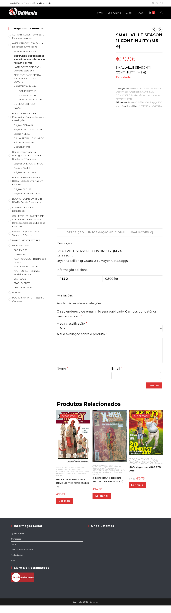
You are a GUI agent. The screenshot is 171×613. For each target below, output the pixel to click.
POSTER (16, 292)
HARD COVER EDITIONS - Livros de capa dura (27, 69)
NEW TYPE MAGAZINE (30, 99)
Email (116, 368)
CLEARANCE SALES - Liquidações (23, 209)
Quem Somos (17, 533)
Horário (14, 544)
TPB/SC (18, 108)
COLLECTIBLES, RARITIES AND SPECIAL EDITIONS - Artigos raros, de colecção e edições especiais (28, 221)
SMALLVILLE (155, 105)
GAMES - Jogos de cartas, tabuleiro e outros (26, 233)
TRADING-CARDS (23, 287)
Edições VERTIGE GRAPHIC (28, 193)
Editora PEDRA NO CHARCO (29, 138)
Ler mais (65, 500)
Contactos (16, 539)
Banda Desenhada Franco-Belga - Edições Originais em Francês (27, 181)
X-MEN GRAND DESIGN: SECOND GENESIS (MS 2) (108, 479)
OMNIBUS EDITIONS (25, 104)
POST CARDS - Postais (26, 266)
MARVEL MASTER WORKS (26, 240)
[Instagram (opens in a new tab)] (157, 3)
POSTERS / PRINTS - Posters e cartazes (28, 299)
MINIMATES (20, 254)
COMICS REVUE (27, 91)
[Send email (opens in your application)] (160, 3)
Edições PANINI (22, 168)
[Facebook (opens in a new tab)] (153, 3)
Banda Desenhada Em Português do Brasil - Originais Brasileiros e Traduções (28, 155)
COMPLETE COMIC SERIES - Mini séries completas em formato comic (138, 95)
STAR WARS (20, 278)
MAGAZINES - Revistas (152, 463)
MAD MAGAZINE (27, 95)
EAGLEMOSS (21, 250)
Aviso (13, 560)
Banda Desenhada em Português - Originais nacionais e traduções (29, 117)
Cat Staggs (151, 102)
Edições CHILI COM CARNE (28, 129)
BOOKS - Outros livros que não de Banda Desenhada (27, 200)
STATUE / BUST (22, 283)
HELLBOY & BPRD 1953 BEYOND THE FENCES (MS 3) (72, 483)
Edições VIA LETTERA (25, 172)
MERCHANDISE (20, 245)
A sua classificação (72, 323)
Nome (62, 368)
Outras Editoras (22, 146)
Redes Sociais (17, 555)
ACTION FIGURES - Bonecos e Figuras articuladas (28, 36)
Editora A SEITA (22, 134)
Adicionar (102, 495)
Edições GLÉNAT (22, 189)
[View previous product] (154, 29)
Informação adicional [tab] (107, 232)
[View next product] (160, 29)
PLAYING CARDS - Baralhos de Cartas (30, 260)
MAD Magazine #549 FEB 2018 (145, 469)
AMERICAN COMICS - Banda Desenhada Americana (70, 468)
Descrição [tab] (75, 232)
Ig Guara (130, 105)
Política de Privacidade (22, 549)
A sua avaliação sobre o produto (82, 334)
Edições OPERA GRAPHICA (28, 163)
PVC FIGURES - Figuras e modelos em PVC (27, 273)
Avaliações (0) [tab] (141, 232)
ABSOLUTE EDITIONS (25, 51)
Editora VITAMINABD (25, 142)
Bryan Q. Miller (136, 102)
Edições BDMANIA (23, 125)
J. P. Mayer (142, 105)
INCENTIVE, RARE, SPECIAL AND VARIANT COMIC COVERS (28, 78)
